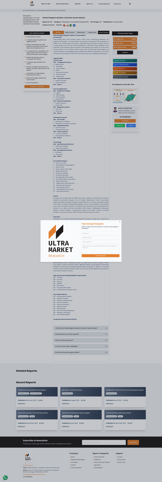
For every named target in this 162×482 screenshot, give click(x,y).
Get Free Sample (101, 256)
